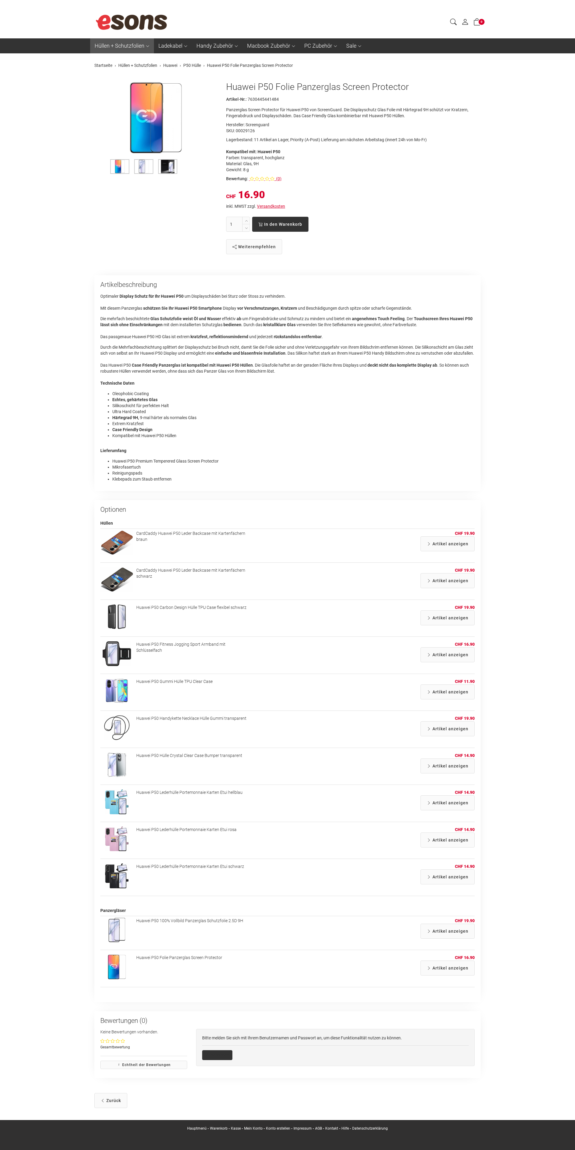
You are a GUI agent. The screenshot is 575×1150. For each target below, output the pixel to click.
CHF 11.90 (465, 681)
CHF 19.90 (465, 533)
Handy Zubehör (214, 46)
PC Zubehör (318, 46)
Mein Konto (253, 1128)
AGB (318, 1128)
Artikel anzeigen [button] (449, 543)
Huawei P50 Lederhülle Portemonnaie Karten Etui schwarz (190, 866)
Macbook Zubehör (268, 46)
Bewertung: (237, 178)
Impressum (302, 1128)
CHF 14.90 (465, 755)
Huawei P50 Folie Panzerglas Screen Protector (179, 957)
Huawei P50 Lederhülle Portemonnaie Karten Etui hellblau (189, 792)
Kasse (236, 1128)
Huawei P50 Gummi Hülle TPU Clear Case (174, 681)
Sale (351, 46)
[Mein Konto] (465, 23)
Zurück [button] (113, 1100)
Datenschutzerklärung (370, 1128)
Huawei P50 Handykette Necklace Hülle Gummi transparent (191, 718)
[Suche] (453, 22)
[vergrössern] (156, 118)
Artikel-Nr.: (236, 99)
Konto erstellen (278, 1128)
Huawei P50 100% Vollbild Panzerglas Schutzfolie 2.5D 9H (189, 920)
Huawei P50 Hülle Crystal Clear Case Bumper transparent (189, 755)
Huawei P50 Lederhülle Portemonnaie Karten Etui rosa (186, 829)
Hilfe (345, 1128)
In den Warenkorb (282, 224)
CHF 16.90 (465, 644)
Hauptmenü (197, 1128)
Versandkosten (271, 206)
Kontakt (331, 1128)
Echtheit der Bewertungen (146, 1065)
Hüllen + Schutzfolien (119, 46)
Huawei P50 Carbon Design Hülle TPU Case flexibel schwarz (191, 607)
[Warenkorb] (477, 23)
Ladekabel (170, 46)
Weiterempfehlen (256, 246)
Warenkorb (219, 1128)
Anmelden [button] (219, 1055)
